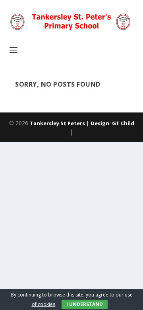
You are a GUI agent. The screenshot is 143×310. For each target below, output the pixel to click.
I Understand (84, 304)
